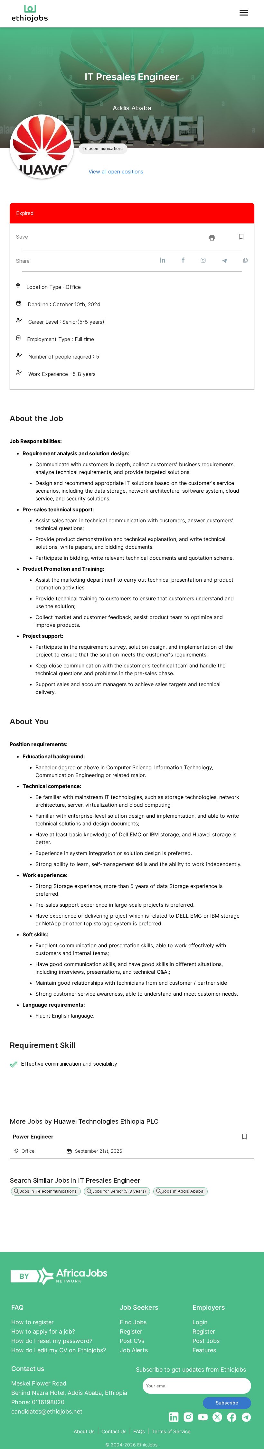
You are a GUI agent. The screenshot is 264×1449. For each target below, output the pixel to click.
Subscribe (227, 1402)
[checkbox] (241, 236)
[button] (103, 148)
